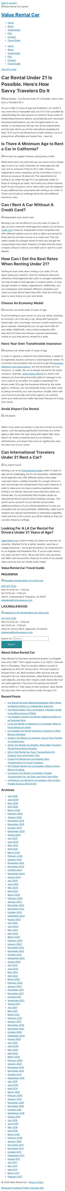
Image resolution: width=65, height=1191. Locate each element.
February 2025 (15, 856)
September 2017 (16, 1155)
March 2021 (14, 1014)
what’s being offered (32, 373)
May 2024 (13, 887)
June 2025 (13, 842)
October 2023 (15, 912)
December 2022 (16, 947)
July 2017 (12, 1162)
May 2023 (13, 930)
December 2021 (16, 990)
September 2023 (16, 916)
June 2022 (13, 969)
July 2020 (13, 1043)
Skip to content (9, 3)
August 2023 (14, 919)
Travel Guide (14, 40)
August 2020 (14, 1039)
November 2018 (16, 1106)
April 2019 (13, 1088)
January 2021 (14, 1021)
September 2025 (16, 831)
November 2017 (16, 1148)
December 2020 (16, 1025)
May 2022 (13, 972)
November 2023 (16, 909)
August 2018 (14, 1116)
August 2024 (14, 877)
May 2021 (13, 1011)
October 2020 (15, 1032)
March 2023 (14, 937)
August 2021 (14, 1004)
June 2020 (13, 1046)
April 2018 (13, 1131)
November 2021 (16, 993)
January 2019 (14, 1099)
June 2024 (13, 884)
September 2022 (16, 958)
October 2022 (15, 954)
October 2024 (15, 870)
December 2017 (16, 1145)
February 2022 (15, 983)
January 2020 (15, 1064)
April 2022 (13, 976)
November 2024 (16, 866)
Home (11, 23)
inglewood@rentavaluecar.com (17, 632)
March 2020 (14, 1057)
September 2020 (16, 1035)
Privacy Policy (36, 1182)
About (11, 26)
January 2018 (14, 1141)
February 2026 (15, 813)
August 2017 (14, 1159)
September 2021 (16, 1000)
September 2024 (16, 873)
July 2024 (13, 880)
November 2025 (16, 824)
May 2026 (13, 803)
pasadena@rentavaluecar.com (16, 600)
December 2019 (16, 1067)
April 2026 (13, 806)
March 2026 (14, 810)
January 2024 (15, 902)
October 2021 (14, 997)
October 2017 (14, 1152)
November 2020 (16, 1028)
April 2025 (13, 849)
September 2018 (16, 1113)
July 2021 (12, 1007)
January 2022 (15, 986)
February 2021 (15, 1018)
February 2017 (15, 1176)
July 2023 (13, 923)
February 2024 (15, 898)
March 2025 (14, 852)
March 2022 (14, 979)
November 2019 (16, 1071)
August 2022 (14, 962)
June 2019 (13, 1085)
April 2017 (13, 1169)
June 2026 (13, 799)
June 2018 (13, 1123)
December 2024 (16, 863)
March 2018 (14, 1134)
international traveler (32, 470)
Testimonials (14, 30)
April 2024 (13, 891)
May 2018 (13, 1127)
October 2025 (15, 828)
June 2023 (13, 926)
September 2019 (16, 1078)
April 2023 (13, 933)
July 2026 (13, 796)
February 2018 (15, 1138)
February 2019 (15, 1095)
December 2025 (16, 820)
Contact (12, 37)
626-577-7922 (8, 586)
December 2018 (16, 1102)
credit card (6, 230)
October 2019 (14, 1074)
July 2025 (13, 838)
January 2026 (15, 817)
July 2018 (12, 1120)
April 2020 (13, 1053)
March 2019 (14, 1092)
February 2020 (15, 1060)
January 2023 (15, 944)
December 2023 (16, 905)
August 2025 (14, 835)
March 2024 (14, 895)
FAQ (10, 33)
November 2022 (16, 951)
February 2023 (15, 940)
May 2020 (13, 1050)
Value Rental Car (20, 14)
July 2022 (13, 965)
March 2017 (14, 1173)
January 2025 (15, 859)
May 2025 (13, 845)
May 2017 (13, 1166)
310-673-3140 (8, 618)
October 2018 (14, 1109)
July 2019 (12, 1081)
